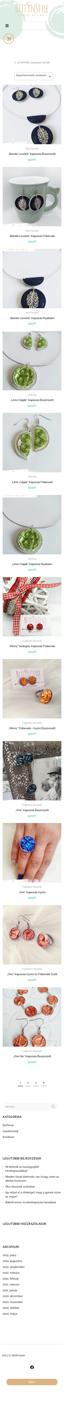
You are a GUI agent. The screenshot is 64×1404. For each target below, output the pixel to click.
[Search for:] (26, 1106)
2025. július (9, 1255)
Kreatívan (8, 1137)
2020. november (13, 1302)
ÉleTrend (8, 1125)
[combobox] (33, 76)
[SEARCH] (53, 1106)
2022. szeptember (14, 1267)
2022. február (11, 1278)
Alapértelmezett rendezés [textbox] (31, 75)
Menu (32, 1382)
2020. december (13, 1296)
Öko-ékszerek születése (20, 1186)
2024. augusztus (12, 1261)
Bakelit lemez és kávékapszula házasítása (30, 1202)
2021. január (10, 1290)
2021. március (11, 1284)
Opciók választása (32, 1070)
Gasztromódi (10, 1131)
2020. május (10, 1313)
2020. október (11, 1307)
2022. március (11, 1272)
